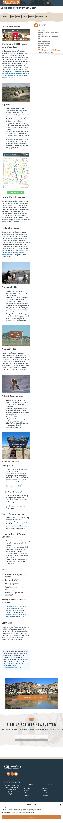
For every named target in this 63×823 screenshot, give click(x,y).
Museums (41, 39)
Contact (27, 795)
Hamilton (31, 16)
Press (27, 793)
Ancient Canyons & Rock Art (15, 615)
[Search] (60, 3)
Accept (31, 817)
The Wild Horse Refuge (46, 52)
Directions (21, 250)
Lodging (14, 135)
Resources (27, 791)
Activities (45, 790)
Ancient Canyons (44, 41)
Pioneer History (43, 45)
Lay (46, 16)
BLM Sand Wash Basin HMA (12, 667)
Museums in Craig (15, 486)
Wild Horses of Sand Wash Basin (49, 50)
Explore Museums (32, 697)
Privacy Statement (36, 821)
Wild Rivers (42, 48)
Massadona (39, 16)
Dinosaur (24, 16)
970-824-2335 (12, 790)
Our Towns (5, 17)
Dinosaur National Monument (12, 74)
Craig (12, 16)
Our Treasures (41, 30)
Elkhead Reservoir (9, 78)
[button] (60, 804)
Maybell (18, 16)
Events (45, 793)
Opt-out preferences (26, 821)
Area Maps (7, 252)
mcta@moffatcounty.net (12, 792)
